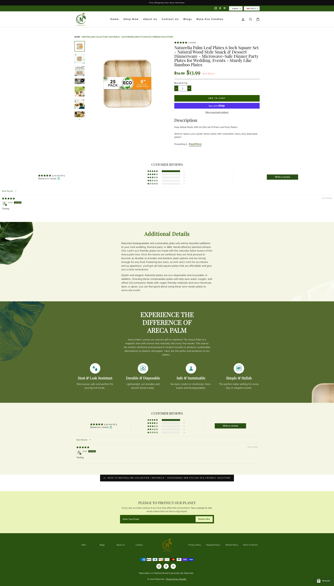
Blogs (187, 19)
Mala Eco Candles (210, 19)
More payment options (216, 112)
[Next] (79, 118)
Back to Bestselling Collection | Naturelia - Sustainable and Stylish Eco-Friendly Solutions (169, 478)
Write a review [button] (282, 177)
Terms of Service (250, 545)
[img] (8, 198)
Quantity (181, 83)
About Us (150, 19)
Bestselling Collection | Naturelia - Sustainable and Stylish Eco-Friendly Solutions (127, 37)
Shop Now (131, 19)
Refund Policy (232, 545)
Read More (195, 144)
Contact (139, 545)
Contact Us (170, 19)
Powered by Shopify (176, 579)
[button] (181, 42)
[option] (167, 2)
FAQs (83, 545)
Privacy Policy (194, 545)
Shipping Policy (213, 545)
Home (114, 19)
